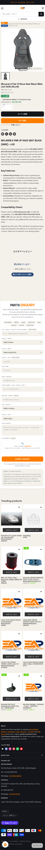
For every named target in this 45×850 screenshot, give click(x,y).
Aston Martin (33, 729)
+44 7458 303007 (15, 776)
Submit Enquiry (22, 459)
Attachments (8, 438)
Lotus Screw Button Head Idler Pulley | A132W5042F (33, 663)
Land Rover (11, 732)
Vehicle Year (10, 357)
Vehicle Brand (7, 338)
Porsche (31, 732)
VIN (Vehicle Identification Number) (19, 329)
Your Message (7, 423)
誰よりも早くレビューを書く (22, 274)
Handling (26, 536)
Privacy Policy (13, 841)
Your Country (7, 404)
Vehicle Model (7, 348)
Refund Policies (25, 841)
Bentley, (4, 732)
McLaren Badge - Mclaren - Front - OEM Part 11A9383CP (33, 706)
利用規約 (3, 841)
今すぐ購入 (22, 121)
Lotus (18, 732)
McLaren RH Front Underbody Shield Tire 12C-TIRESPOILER (10, 706)
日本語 (4, 811)
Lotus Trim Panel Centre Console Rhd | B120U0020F (11, 622)
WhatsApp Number (10, 395)
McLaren (3, 90)
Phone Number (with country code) (14, 385)
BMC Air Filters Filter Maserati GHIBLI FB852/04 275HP (11, 579)
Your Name (6, 366)
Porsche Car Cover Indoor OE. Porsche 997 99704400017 (11, 537)
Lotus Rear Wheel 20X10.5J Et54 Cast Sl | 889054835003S (32, 622)
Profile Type (7, 414)
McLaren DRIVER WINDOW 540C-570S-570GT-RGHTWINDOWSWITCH (33, 579)
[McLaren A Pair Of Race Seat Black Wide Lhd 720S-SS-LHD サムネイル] (5, 76)
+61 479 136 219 (14, 794)
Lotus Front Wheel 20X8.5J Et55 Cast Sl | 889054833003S (10, 664)
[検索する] (41, 14)
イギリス (8, 815)
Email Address (7, 376)
